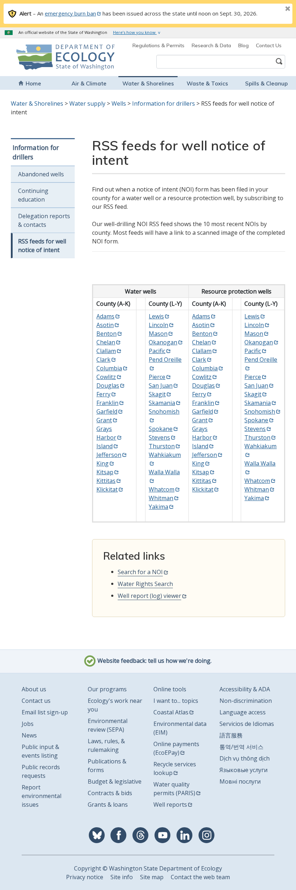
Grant (104, 420)
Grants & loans (108, 805)
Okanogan (163, 342)
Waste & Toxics (207, 83)
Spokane (161, 429)
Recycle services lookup (174, 768)
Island (104, 446)
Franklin (107, 403)
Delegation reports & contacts (44, 220)
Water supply (87, 103)
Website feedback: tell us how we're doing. (154, 661)
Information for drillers (163, 103)
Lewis (156, 316)
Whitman (161, 498)
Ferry (103, 394)
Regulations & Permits (158, 45)
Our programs (107, 689)
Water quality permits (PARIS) (174, 788)
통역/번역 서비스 (241, 747)
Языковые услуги (243, 770)
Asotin (105, 325)
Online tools (169, 689)
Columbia (109, 368)
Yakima (158, 507)
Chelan (105, 342)
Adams (105, 316)
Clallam (106, 351)
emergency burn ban (70, 13)
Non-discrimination (245, 701)
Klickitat (107, 489)
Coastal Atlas (170, 712)
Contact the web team (200, 877)
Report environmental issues (41, 796)
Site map (152, 877)
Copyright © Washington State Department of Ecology (148, 868)
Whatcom (161, 489)
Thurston (162, 446)
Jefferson (108, 455)
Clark (103, 360)
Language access (242, 712)
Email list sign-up (45, 712)
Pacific (157, 351)
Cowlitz (106, 377)
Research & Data (211, 45)
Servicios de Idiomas (246, 724)
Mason (158, 334)
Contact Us (269, 45)
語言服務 (231, 735)
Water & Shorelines (148, 83)
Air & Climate (88, 83)
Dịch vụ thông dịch (244, 758)
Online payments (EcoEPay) (176, 748)
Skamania (162, 403)
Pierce (157, 377)
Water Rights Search (145, 584)
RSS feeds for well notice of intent (42, 245)
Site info (121, 877)
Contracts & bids (110, 793)
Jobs (28, 724)
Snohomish (259, 411)
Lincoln (158, 325)
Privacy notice (84, 877)
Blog (243, 45)
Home (33, 83)
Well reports (170, 805)
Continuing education (33, 195)
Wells (119, 103)
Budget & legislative (115, 781)
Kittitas (106, 481)
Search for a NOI (140, 572)
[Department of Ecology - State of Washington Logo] (40, 57)
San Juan (161, 385)
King (102, 463)
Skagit (157, 394)
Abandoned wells (41, 174)
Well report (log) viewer (149, 596)
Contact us (36, 701)
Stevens (159, 437)
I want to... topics (175, 701)
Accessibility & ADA (244, 689)
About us (34, 689)
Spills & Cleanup (266, 83)
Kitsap (104, 472)
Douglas (107, 385)
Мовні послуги (240, 781)
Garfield (106, 411)
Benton (106, 334)
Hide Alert (271, 9)
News (29, 735)
